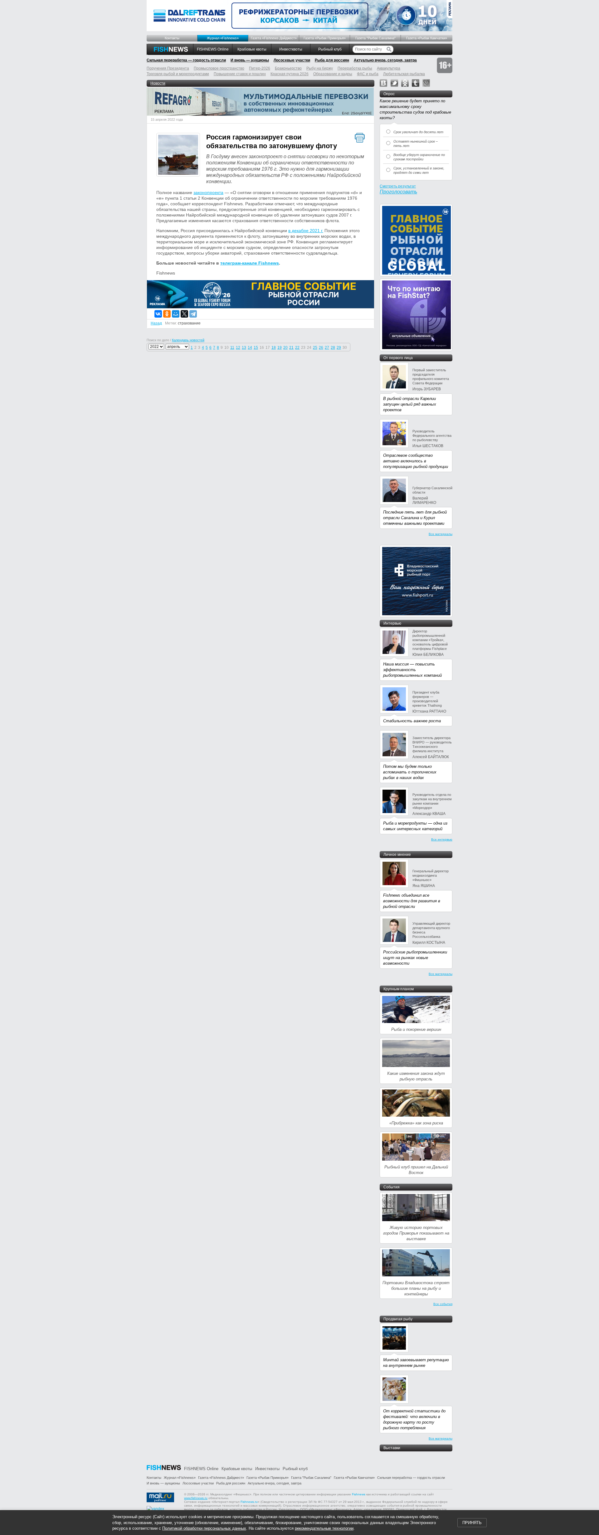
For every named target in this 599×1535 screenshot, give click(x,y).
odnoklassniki (405, 83)
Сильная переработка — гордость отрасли (186, 60)
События (391, 1187)
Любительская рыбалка (404, 74)
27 (327, 347)
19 (279, 347)
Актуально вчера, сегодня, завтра (385, 60)
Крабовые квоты (251, 49)
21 (291, 347)
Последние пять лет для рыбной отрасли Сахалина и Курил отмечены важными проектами (415, 518)
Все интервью (441, 839)
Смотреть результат (398, 186)
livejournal (426, 83)
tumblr (415, 83)
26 (321, 347)
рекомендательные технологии (324, 1528)
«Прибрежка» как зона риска (416, 1123)
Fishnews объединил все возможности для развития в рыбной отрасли (411, 901)
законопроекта (208, 192)
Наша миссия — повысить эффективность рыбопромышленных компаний (412, 670)
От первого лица (398, 358)
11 (232, 347)
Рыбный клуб (330, 49)
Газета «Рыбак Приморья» (325, 38)
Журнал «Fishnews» (223, 38)
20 (285, 347)
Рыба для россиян (332, 60)
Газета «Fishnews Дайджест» (274, 38)
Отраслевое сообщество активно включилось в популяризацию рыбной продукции (415, 461)
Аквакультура (388, 68)
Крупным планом (398, 989)
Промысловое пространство (219, 68)
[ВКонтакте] (158, 314)
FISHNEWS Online (213, 49)
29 (339, 347)
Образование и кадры (332, 74)
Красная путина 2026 (289, 74)
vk (383, 83)
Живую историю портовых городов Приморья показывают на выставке (416, 1233)
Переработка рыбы (355, 68)
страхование (189, 323)
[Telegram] (193, 314)
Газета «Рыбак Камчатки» (426, 38)
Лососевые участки (292, 60)
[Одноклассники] (167, 314)
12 (238, 347)
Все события (442, 1304)
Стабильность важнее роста (412, 721)
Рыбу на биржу (319, 68)
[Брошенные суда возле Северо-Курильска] (178, 155)
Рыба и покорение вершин (416, 1029)
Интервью (392, 623)
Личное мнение (397, 854)
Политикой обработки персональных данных (204, 1528)
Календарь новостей (188, 340)
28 (333, 347)
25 (315, 347)
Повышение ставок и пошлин (240, 74)
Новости (157, 83)
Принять (472, 1522)
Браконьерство (288, 68)
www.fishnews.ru (195, 1498)
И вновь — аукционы (250, 60)
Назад (156, 323)
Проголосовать (398, 191)
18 (273, 347)
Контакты (172, 38)
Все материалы (440, 534)
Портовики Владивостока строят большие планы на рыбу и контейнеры (416, 1288)
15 (256, 347)
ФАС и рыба (367, 74)
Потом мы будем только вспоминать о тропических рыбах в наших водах (409, 772)
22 (297, 347)
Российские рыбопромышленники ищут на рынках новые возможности (415, 958)
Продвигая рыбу (397, 1319)
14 (250, 347)
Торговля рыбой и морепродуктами (178, 74)
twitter (394, 83)
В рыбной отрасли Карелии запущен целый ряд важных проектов (409, 404)
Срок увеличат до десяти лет (418, 132)
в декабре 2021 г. (305, 230)
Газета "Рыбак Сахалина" (375, 38)
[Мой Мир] (175, 314)
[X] (184, 314)
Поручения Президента (168, 68)
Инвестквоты (290, 49)
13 (244, 347)
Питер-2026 (259, 68)
